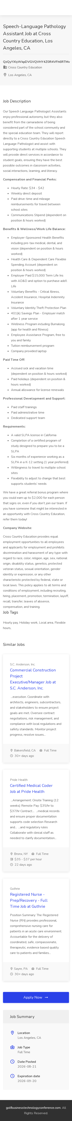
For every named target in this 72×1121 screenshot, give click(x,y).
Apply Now (33, 997)
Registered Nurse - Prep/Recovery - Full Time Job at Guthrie (29, 900)
